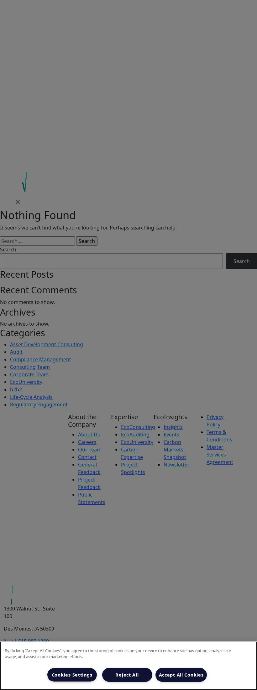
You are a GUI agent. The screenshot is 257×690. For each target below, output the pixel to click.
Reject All (127, 675)
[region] (128, 665)
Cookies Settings (72, 675)
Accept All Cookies (181, 675)
